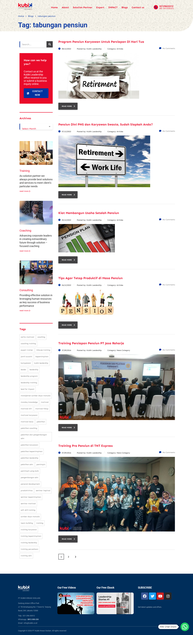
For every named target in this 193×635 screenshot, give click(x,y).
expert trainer (27, 350)
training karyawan (29, 530)
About (65, 7)
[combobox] (36, 126)
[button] (185, 627)
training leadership (29, 543)
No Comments (168, 48)
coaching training (28, 343)
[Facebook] (144, 596)
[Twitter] (152, 596)
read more (67, 106)
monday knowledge (29, 402)
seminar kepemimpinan (31, 497)
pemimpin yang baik (30, 471)
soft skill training (28, 510)
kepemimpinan (41, 356)
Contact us (138, 7)
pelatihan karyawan (29, 445)
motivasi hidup (41, 409)
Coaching (25, 230)
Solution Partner (82, 7)
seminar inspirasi (43, 490)
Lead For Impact (27, 389)
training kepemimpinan (31, 536)
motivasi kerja (27, 422)
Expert (100, 7)
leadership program (29, 376)
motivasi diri (26, 409)
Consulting (26, 290)
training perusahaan (29, 549)
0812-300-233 (33, 619)
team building (27, 523)
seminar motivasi (28, 503)
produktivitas (26, 490)
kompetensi (26, 363)
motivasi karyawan (29, 415)
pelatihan (41, 422)
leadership (34, 369)
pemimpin (40, 464)
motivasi (45, 402)
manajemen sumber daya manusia (35, 396)
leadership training (29, 383)
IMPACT (113, 7)
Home (54, 7)
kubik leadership (41, 363)
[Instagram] (168, 596)
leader (23, 369)
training (39, 523)
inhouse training (43, 350)
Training (24, 170)
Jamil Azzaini (26, 356)
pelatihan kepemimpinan (31, 451)
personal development (30, 484)
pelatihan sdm (27, 464)
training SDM (26, 556)
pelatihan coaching (29, 428)
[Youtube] (160, 596)
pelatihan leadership (29, 458)
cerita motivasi (27, 337)
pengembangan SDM (29, 477)
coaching (41, 337)
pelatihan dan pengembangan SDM (34, 436)
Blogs (125, 7)
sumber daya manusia (30, 516)
